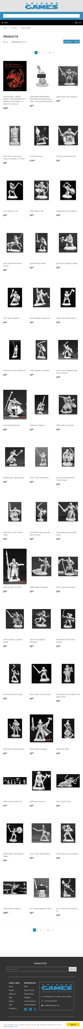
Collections (68, 42)
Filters (76, 42)
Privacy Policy (29, 994)
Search (11, 990)
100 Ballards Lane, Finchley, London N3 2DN (57, 996)
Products (14, 28)
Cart (79, 22)
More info (14, 1026)
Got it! (73, 1024)
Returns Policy (29, 990)
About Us (12, 994)
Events (11, 1001)
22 (50, 52)
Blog (10, 997)
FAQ (25, 986)
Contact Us (13, 1008)
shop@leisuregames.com (51, 1005)
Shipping (27, 997)
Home (5, 28)
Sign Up (72, 969)
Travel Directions (30, 1004)
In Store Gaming (30, 1001)
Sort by (5, 42)
